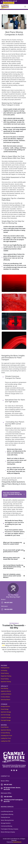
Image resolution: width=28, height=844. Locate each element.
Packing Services (5, 667)
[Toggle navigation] (25, 6)
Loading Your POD (5, 741)
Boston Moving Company (8, 832)
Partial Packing (5, 673)
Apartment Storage (6, 712)
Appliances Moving (6, 691)
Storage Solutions (5, 706)
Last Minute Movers (6, 694)
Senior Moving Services (7, 820)
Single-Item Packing (6, 676)
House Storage (4, 709)
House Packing (4, 679)
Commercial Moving (6, 826)
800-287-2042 (8, 602)
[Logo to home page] (5, 6)
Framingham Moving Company (9, 829)
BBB (3, 645)
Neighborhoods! (9, 3)
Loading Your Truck (6, 738)
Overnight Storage (5, 720)
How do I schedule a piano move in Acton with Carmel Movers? (12, 575)
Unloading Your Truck (6, 735)
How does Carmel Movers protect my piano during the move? (12, 494)
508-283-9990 (8, 609)
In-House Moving (5, 733)
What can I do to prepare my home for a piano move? (12, 543)
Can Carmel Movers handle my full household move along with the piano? (13, 566)
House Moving (4, 727)
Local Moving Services (7, 811)
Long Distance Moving (7, 814)
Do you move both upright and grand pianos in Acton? (13, 550)
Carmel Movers (17, 842)
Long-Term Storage (6, 717)
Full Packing (4, 670)
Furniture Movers (5, 697)
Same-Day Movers (5, 699)
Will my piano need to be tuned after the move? (11, 558)
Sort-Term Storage (5, 715)
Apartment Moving (6, 730)
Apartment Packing (6, 681)
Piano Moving (4, 688)
